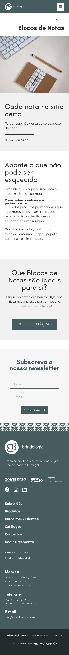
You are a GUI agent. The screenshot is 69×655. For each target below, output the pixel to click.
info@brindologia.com (20, 617)
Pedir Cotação (34, 324)
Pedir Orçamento (19, 542)
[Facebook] (7, 489)
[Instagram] (15, 489)
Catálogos (13, 527)
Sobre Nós (13, 503)
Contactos (13, 534)
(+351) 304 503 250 (17, 600)
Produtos (12, 511)
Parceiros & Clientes (22, 519)
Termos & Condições (16, 552)
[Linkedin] (24, 489)
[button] (34, 324)
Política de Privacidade (18, 558)
